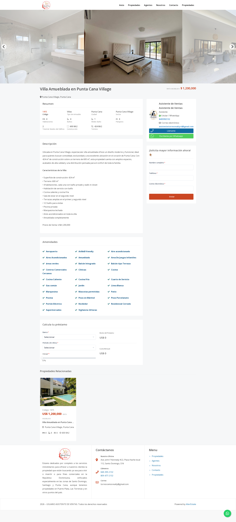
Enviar (172, 196)
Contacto (173, 5)
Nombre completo (157, 162)
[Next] (232, 46)
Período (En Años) (50, 343)
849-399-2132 (107, 472)
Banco (46, 332)
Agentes (148, 5)
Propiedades (134, 5)
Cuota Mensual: (105, 349)
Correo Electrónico (157, 184)
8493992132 (164, 119)
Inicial (46, 354)
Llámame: (171, 130)
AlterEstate (191, 504)
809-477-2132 (107, 475)
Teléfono (153, 173)
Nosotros (160, 5)
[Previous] (4, 46)
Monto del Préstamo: (107, 333)
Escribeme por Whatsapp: (171, 136)
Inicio (121, 5)
